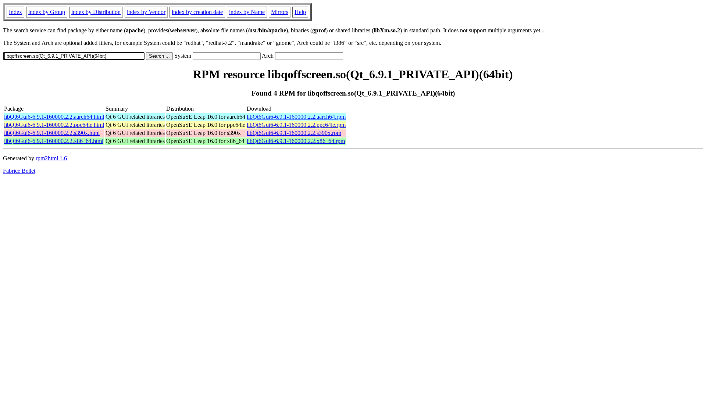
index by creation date (197, 12)
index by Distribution (96, 12)
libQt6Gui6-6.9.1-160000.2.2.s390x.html (52, 133)
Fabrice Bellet (19, 171)
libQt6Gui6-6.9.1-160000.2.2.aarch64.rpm (296, 117)
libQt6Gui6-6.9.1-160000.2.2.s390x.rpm (294, 133)
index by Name (247, 12)
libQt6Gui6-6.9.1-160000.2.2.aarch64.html (54, 117)
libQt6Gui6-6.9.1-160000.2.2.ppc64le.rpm (296, 125)
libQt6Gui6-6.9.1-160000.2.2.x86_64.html (53, 141)
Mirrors (279, 12)
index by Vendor (146, 12)
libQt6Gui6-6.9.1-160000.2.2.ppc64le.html (54, 125)
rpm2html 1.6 (51, 158)
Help (300, 12)
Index (15, 12)
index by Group (46, 12)
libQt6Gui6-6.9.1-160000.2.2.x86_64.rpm (296, 141)
